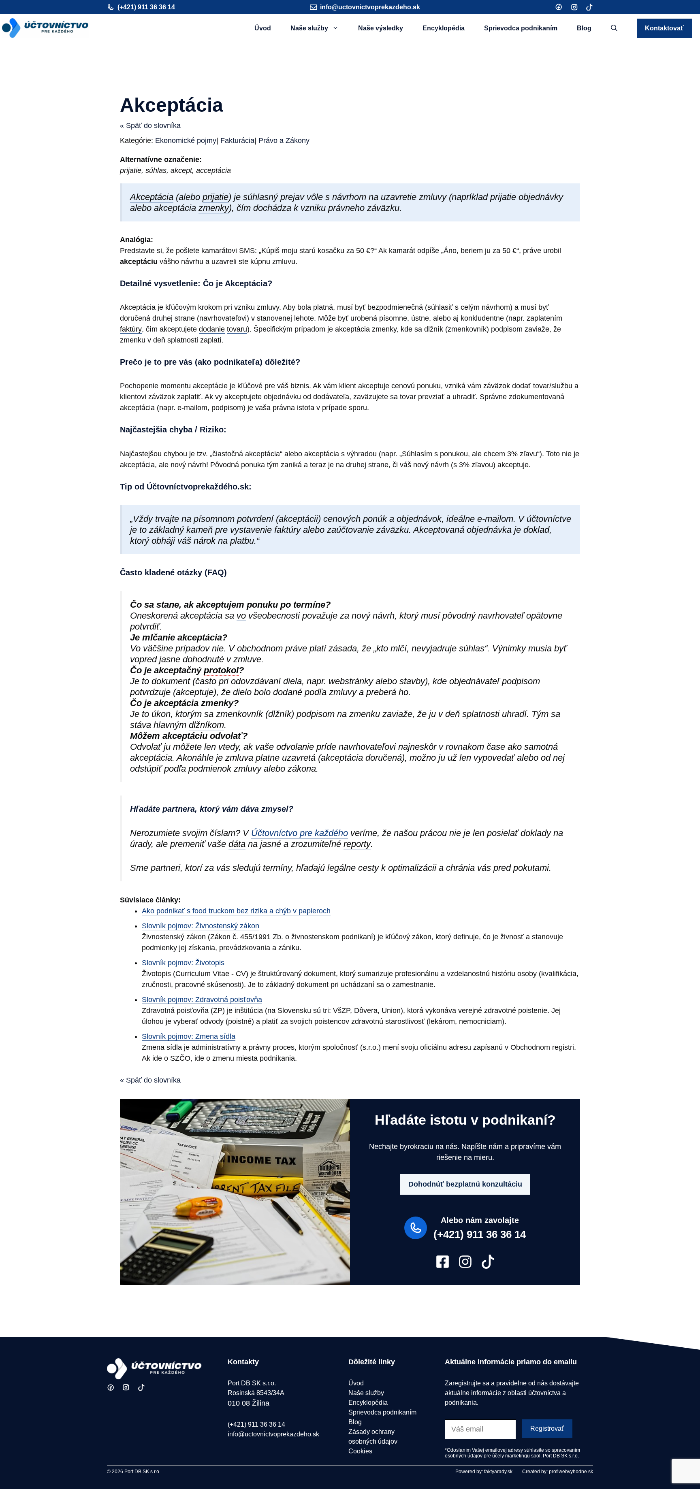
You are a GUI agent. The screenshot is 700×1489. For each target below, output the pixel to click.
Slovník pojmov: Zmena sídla (188, 1036)
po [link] (285, 605)
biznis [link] (299, 386)
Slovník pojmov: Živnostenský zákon (200, 926)
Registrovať (547, 1428)
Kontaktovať (664, 28)
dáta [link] (236, 844)
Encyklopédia (444, 28)
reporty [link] (357, 844)
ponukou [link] (454, 454)
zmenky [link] (213, 208)
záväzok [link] (496, 386)
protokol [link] (221, 670)
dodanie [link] (212, 329)
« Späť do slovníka (150, 125)
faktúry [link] (131, 329)
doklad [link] (536, 530)
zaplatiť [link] (189, 397)
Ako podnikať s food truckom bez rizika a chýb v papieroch (236, 911)
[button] (614, 28)
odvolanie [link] (295, 747)
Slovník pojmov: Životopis (183, 963)
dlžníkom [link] (206, 725)
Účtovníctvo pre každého (299, 833)
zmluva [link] (239, 758)
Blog (584, 28)
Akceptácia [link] (151, 197)
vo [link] (241, 615)
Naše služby (309, 28)
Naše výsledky (380, 28)
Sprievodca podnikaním (520, 28)
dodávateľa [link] (331, 397)
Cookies (360, 1451)
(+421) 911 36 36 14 (146, 7)
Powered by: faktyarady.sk (483, 1471)
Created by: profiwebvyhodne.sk (557, 1471)
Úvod (262, 28)
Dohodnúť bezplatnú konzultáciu (465, 1184)
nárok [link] (205, 541)
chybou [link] (175, 454)
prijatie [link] (215, 197)
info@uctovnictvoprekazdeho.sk (370, 7)
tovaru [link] (237, 329)
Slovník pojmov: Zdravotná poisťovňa (202, 1000)
